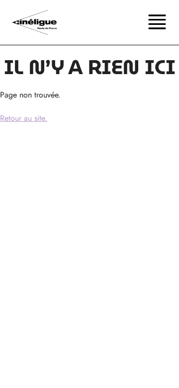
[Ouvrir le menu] (157, 22)
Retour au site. (23, 118)
